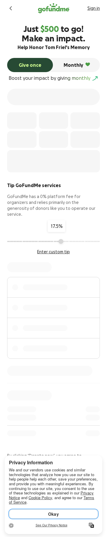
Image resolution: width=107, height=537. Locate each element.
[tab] (30, 65)
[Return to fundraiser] (11, 8)
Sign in (93, 8)
